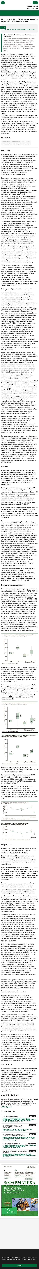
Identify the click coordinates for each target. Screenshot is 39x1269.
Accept (19, 1265)
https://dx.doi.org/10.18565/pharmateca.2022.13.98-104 (19, 29)
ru (30, 3)
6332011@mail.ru (6, 1107)
